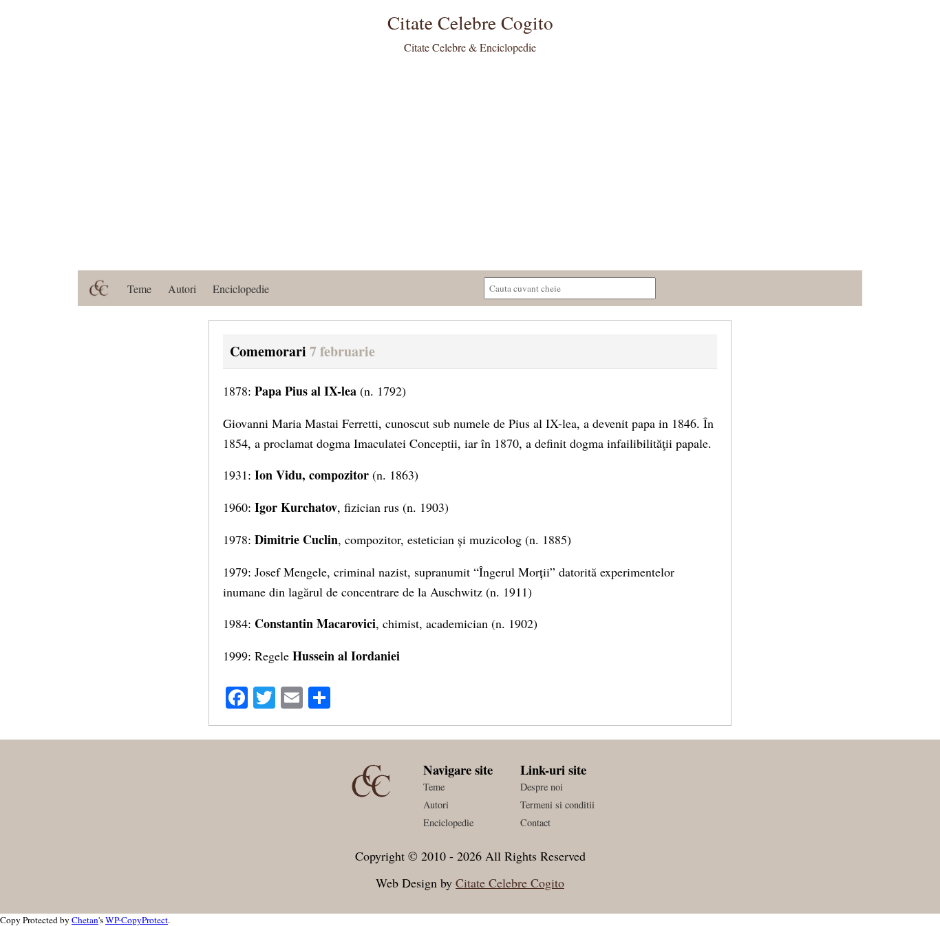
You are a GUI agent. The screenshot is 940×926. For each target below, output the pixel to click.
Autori (182, 288)
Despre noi (541, 786)
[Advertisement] (470, 167)
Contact (535, 822)
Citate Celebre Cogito (510, 882)
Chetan (85, 920)
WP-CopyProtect (136, 920)
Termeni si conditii (557, 804)
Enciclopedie (241, 288)
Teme (139, 288)
